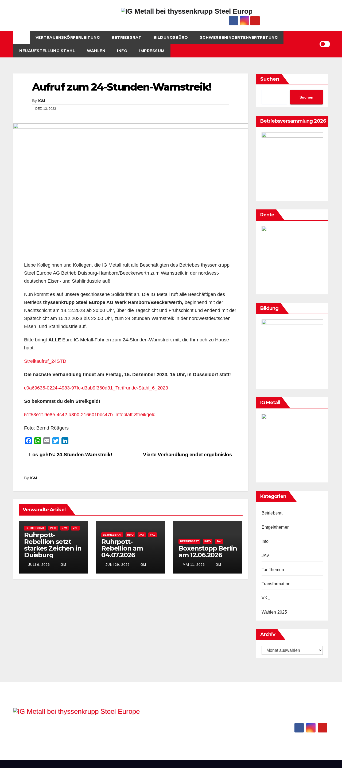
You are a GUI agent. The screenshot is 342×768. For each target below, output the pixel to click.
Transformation (276, 584)
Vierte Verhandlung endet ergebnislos (188, 454)
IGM (41, 100)
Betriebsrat (126, 37)
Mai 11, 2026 (194, 565)
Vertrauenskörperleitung (68, 37)
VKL (75, 528)
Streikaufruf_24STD (45, 361)
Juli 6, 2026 (39, 565)
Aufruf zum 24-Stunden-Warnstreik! (121, 87)
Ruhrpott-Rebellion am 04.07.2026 (122, 548)
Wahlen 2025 (274, 612)
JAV (64, 528)
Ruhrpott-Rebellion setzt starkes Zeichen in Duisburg (52, 545)
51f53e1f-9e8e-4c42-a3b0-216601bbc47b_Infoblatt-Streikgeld (90, 414)
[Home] (21, 37)
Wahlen (96, 50)
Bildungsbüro (170, 37)
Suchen (269, 79)
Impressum (152, 50)
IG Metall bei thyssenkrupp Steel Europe (88, 728)
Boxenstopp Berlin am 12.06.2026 (207, 551)
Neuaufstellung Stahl (47, 50)
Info (122, 50)
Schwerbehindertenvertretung (239, 37)
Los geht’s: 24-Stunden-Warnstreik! (70, 454)
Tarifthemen (273, 569)
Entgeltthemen (276, 527)
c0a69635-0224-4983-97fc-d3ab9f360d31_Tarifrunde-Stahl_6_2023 (96, 388)
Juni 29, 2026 (118, 565)
